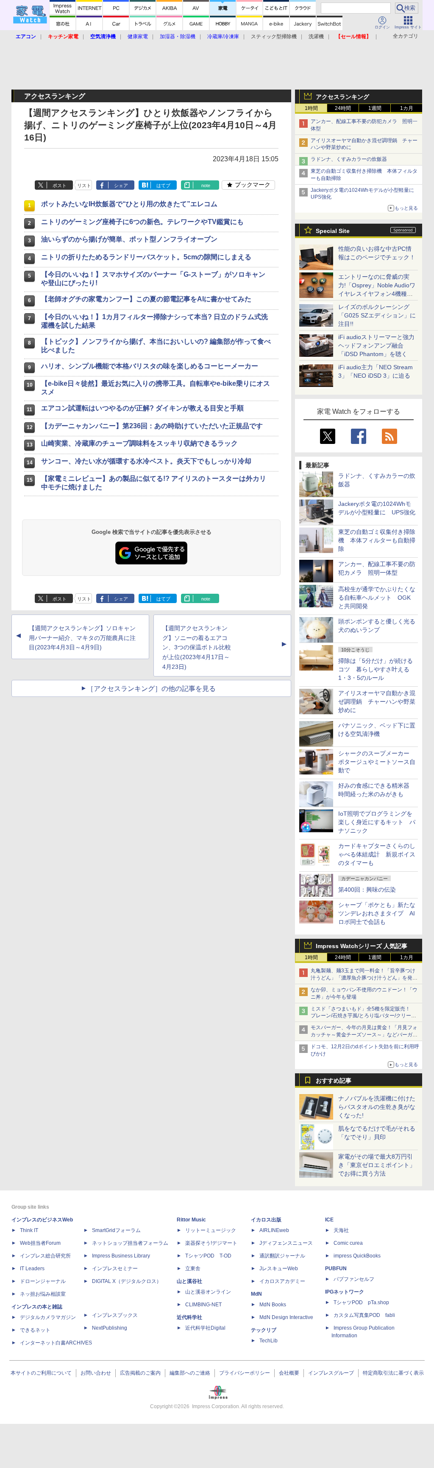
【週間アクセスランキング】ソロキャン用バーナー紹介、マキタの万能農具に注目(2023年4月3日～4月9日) (82, 638)
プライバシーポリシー (244, 1373)
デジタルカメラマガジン (48, 1317)
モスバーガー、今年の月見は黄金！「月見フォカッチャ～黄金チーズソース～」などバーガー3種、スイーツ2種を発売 (364, 1035)
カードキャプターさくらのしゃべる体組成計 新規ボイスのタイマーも (376, 854)
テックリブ (263, 1330)
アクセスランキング (342, 96)
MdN (256, 1294)
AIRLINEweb (274, 1230)
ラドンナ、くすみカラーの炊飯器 (349, 159)
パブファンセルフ (354, 1279)
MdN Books (272, 1305)
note (205, 185)
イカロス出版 (266, 1220)
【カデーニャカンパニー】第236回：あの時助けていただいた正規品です (152, 425)
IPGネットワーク (344, 1292)
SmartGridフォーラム (116, 1230)
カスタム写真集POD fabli (364, 1315)
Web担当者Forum (40, 1243)
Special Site (333, 230)
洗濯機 (316, 36)
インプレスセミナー (115, 1269)
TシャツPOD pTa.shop (361, 1302)
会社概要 (289, 1373)
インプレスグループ (331, 1373)
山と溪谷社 (189, 1281)
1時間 (311, 108)
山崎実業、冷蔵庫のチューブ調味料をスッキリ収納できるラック (139, 443)
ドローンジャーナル (43, 1281)
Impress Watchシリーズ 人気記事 (361, 946)
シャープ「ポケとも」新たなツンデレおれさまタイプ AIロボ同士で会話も (376, 913)
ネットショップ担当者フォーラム (130, 1243)
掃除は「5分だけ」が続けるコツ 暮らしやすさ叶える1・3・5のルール (375, 669)
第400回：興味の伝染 (367, 889)
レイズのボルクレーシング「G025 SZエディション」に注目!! (377, 315)
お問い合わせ (96, 1373)
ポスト (60, 185)
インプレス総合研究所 (45, 1256)
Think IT (29, 1230)
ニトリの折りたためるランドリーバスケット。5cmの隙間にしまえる (146, 257)
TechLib (268, 1341)
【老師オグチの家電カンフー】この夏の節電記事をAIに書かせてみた (146, 299)
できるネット (35, 1330)
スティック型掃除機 (274, 36)
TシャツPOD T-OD (208, 1256)
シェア (121, 185)
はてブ (163, 185)
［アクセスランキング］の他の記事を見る (151, 688)
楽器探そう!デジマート (211, 1243)
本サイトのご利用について (41, 1373)
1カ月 (406, 108)
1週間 (374, 108)
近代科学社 (189, 1317)
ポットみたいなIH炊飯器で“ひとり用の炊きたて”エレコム (129, 204)
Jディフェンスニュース (286, 1243)
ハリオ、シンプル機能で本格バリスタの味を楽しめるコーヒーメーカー (149, 366)
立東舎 (192, 1269)
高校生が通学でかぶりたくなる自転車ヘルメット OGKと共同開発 (376, 597)
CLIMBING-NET (203, 1305)
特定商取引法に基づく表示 (393, 1373)
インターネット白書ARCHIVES (56, 1343)
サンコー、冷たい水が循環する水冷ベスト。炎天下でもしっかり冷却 (146, 461)
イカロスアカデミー (282, 1281)
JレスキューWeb (278, 1269)
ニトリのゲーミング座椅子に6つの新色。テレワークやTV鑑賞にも (142, 221)
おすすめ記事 (333, 1080)
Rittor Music (191, 1220)
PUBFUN (336, 1269)
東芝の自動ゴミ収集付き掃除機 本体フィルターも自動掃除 (376, 540)
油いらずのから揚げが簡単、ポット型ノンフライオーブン (129, 239)
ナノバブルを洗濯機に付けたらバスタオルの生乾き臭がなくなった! (376, 1107)
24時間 (343, 108)
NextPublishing (109, 1328)
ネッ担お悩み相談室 (43, 1294)
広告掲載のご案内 (140, 1373)
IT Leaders (32, 1269)
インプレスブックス (115, 1315)
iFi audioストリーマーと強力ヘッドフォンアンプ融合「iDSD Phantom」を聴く (376, 345)
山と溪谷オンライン (208, 1292)
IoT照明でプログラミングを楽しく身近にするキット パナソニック (376, 822)
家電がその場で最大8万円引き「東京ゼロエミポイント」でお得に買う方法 (376, 1165)
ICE (329, 1220)
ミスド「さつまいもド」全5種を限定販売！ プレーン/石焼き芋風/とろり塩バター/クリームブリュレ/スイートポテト (363, 1016)
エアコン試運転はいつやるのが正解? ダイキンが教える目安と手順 (142, 408)
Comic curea (348, 1243)
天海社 (341, 1230)
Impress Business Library (121, 1256)
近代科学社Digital (205, 1328)
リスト (84, 185)
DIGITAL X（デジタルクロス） (126, 1281)
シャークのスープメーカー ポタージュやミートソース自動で (376, 762)
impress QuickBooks (357, 1256)
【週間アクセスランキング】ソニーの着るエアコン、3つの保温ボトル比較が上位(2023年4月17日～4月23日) (196, 647)
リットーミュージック (210, 1230)
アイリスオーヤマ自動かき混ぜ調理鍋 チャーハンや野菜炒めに (376, 701)
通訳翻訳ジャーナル (282, 1256)
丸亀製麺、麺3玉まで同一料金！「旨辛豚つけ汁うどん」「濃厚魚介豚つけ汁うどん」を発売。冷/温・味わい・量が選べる (363, 978)
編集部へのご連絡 (190, 1373)
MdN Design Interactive (286, 1317)
